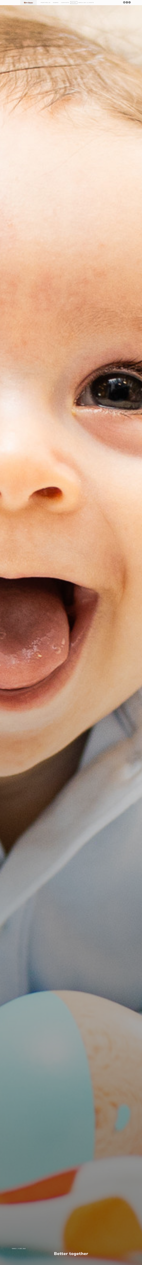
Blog (73, 2)
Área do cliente (86, 2)
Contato (65, 2)
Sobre (56, 2)
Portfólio (46, 2)
